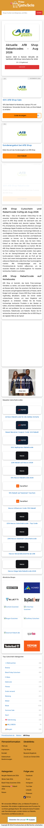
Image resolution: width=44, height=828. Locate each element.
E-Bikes (7, 677)
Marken (18, 735)
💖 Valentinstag (10, 720)
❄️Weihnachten (10, 663)
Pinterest (29, 793)
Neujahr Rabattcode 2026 (10, 775)
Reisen (4, 792)
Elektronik (8, 682)
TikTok (28, 797)
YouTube (29, 786)
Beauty (7, 668)
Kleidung (8, 696)
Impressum (5, 749)
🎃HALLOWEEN (10, 724)
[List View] (8, 72)
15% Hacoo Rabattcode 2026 (22, 478)
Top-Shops (27, 749)
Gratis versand (10, 691)
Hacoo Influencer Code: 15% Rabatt (22, 508)
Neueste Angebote (30, 753)
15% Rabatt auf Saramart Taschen (22, 493)
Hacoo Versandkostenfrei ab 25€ (22, 554)
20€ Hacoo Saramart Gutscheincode (22, 539)
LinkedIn (29, 790)
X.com (28, 779)
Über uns (5, 746)
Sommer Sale (9, 710)
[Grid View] (6, 72)
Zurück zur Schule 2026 (32, 757)
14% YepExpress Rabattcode (22, 447)
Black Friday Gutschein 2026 (11, 783)
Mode (7, 705)
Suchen (39, 12)
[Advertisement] (22, 344)
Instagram (29, 783)
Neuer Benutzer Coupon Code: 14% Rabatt (22, 432)
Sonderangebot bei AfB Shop (17, 145)
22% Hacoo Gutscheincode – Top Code (22, 523)
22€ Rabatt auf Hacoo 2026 (22, 463)
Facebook (29, 775)
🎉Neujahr (8, 729)
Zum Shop (22, 67)
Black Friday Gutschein (12, 672)
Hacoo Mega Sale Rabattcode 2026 (22, 571)
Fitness (7, 686)
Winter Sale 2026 (7, 779)
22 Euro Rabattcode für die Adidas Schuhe (22, 417)
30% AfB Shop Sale (12, 100)
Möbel (7, 701)
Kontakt (4, 753)
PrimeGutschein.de (8, 735)
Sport (7, 715)
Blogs (25, 746)
